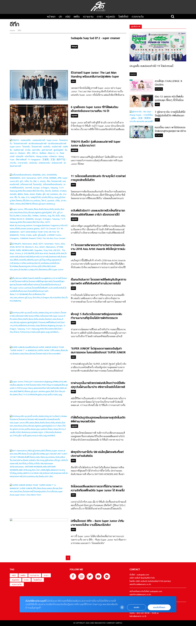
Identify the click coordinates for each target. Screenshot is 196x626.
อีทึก (19, 30)
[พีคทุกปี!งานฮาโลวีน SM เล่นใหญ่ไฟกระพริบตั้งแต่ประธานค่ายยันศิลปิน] (39, 476)
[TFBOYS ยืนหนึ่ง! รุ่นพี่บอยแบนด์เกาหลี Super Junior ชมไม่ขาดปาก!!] (39, 166)
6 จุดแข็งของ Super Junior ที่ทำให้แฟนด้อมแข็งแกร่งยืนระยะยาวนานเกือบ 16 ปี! (94, 109)
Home (12, 30)
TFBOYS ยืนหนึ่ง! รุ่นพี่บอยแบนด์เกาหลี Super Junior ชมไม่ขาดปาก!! (95, 144)
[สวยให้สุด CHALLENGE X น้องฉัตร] (141, 91)
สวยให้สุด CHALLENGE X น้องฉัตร (168, 83)
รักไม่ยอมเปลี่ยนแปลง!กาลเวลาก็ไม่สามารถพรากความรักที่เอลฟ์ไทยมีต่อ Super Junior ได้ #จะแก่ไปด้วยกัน (98, 491)
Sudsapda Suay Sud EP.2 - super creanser (95, 38)
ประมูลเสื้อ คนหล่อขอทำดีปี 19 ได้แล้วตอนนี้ (151, 66)
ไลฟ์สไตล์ (123, 17)
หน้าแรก (51, 17)
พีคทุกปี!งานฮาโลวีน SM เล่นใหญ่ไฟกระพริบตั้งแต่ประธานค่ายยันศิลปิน (97, 454)
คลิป (67, 17)
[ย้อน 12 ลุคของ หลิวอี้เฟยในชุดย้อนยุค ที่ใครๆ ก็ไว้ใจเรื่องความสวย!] (141, 106)
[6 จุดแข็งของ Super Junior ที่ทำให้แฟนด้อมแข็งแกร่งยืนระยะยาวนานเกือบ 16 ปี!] (39, 134)
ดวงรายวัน (138, 17)
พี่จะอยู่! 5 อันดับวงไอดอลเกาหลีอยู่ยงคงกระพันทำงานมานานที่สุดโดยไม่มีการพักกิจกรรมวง (96, 316)
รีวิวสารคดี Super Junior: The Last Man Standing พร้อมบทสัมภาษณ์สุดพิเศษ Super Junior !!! (95, 77)
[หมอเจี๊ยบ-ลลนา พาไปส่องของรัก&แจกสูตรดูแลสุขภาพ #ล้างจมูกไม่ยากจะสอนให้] (141, 137)
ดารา (99, 17)
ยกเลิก (136, 607)
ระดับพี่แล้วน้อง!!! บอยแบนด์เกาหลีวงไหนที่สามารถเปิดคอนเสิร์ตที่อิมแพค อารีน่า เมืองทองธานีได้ (98, 213)
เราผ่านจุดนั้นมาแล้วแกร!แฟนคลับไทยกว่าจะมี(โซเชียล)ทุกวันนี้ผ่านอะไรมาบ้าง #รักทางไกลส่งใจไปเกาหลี (98, 385)
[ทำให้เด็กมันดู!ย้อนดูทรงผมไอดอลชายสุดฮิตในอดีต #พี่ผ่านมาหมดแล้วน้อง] (39, 435)
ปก (60, 17)
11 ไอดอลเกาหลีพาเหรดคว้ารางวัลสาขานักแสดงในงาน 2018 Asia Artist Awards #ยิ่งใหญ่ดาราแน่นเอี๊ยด (98, 249)
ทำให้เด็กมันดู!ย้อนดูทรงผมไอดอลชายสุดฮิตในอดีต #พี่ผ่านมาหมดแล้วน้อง (98, 420)
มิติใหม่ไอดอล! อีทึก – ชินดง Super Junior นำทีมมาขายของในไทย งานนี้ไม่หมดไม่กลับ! (97, 523)
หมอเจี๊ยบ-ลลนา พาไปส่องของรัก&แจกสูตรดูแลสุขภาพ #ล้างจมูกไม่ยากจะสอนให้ (170, 131)
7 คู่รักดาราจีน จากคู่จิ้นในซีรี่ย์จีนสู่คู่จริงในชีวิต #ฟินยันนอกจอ (170, 115)
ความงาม (88, 17)
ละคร (26, 580)
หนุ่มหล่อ (110, 17)
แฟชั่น (77, 17)
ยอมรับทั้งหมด (159, 607)
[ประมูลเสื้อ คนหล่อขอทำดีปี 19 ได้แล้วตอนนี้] (158, 60)
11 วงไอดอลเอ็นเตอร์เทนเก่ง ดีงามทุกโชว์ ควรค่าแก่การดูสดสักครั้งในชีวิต (98, 178)
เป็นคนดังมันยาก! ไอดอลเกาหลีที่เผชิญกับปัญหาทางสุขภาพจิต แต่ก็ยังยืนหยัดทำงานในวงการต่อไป (98, 282)
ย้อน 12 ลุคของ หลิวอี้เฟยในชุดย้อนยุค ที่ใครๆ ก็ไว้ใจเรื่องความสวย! (169, 100)
